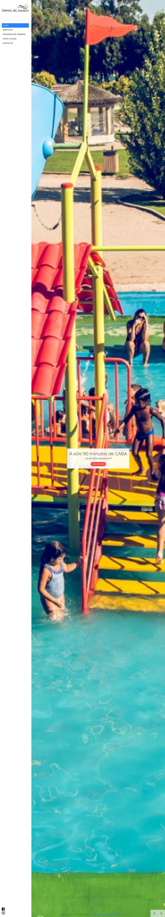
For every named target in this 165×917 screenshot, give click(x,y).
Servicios (8, 30)
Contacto (8, 43)
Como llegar (9, 39)
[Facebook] (3, 910)
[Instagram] (3, 914)
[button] (154, 913)
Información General (14, 34)
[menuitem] (15, 25)
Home (6, 25)
